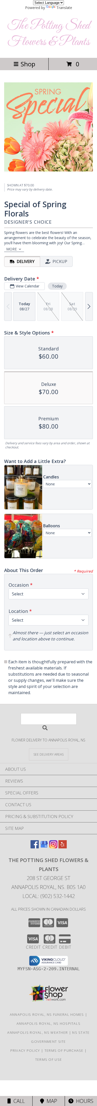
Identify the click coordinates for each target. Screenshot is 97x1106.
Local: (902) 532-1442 (49, 896)
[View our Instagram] (53, 847)
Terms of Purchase (64, 1050)
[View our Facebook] (35, 847)
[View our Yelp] (62, 847)
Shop (28, 64)
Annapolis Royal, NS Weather (37, 1032)
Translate (64, 7)
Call (18, 1101)
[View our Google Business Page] (44, 847)
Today (57, 286)
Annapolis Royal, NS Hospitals (49, 1023)
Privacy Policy (25, 1050)
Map (50, 1101)
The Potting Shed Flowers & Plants (49, 34)
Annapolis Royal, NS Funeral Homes (47, 1014)
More (11, 249)
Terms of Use (48, 1059)
